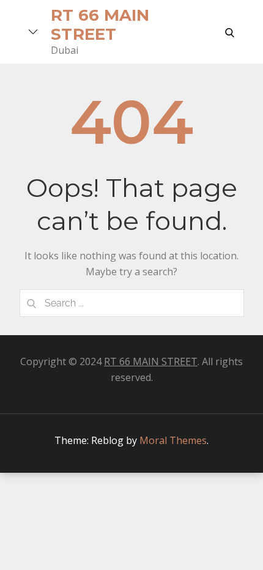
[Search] (32, 303)
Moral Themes (173, 440)
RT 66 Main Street (100, 25)
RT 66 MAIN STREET (151, 361)
